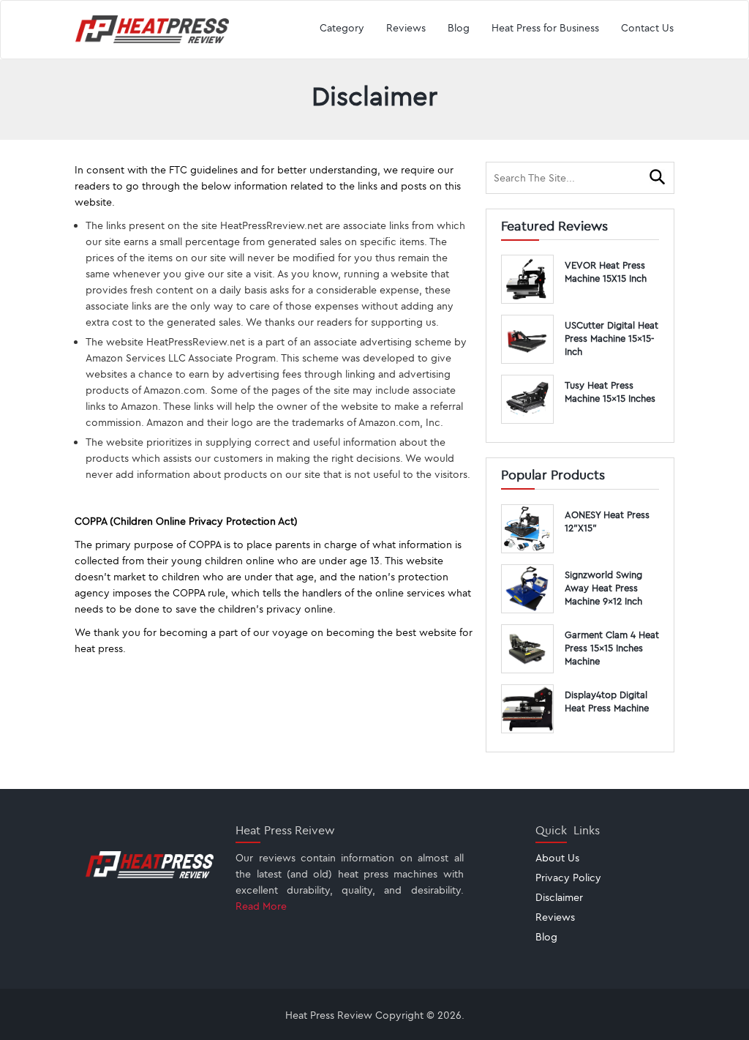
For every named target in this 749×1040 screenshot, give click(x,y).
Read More (261, 906)
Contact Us (647, 27)
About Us (557, 857)
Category (342, 27)
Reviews (406, 27)
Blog (459, 27)
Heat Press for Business (545, 27)
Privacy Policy (568, 877)
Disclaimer (559, 897)
